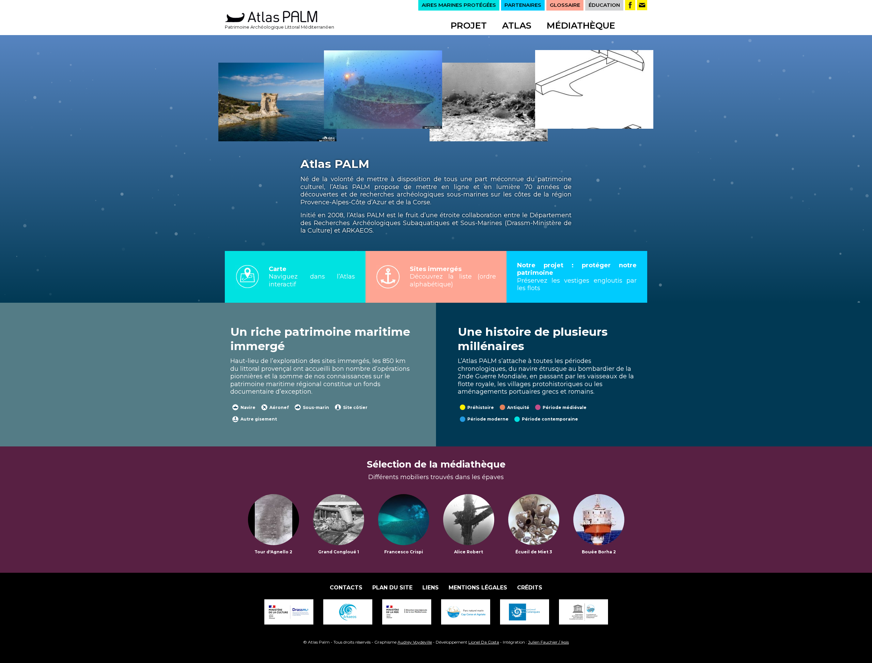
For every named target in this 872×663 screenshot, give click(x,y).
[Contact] (642, 5)
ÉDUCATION (604, 5)
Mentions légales (478, 587)
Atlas (516, 25)
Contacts (346, 587)
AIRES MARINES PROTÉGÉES (459, 5)
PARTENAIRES (522, 5)
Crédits (529, 587)
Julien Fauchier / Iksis (548, 642)
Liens (430, 587)
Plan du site (392, 587)
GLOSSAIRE (565, 5)
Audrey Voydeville (415, 642)
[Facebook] (630, 5)
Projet (469, 25)
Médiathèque (581, 25)
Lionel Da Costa (483, 642)
